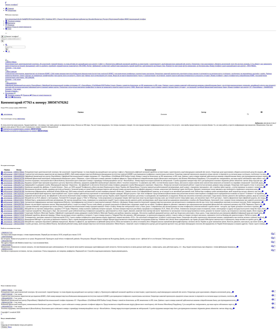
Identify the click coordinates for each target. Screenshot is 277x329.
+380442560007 (18, 213)
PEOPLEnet (30, 19)
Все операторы (10, 19)
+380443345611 (18, 200)
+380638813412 (18, 183)
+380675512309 (18, 211)
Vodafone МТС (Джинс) (55, 19)
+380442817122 (18, 185)
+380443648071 (6, 245)
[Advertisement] (66, 147)
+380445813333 (18, 206)
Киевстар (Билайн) (88, 19)
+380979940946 (6, 237)
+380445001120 (18, 189)
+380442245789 (18, 178)
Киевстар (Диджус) (102, 19)
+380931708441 (18, 172)
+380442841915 (18, 196)
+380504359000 (18, 224)
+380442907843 (18, 204)
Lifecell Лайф (21, 19)
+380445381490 (18, 191)
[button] (6, 45)
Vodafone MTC (40, 19)
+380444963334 (18, 181)
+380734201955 (18, 193)
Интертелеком (69, 19)
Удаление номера (14, 95)
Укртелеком (113, 19)
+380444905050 (18, 176)
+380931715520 (18, 215)
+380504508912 (18, 209)
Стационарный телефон (137, 19)
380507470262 (21, 118)
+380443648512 (18, 187)
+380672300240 (18, 174)
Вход (10, 327)
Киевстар (77, 19)
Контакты (17, 97)
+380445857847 (6, 241)
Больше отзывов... (12, 91)
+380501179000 (18, 202)
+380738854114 (18, 219)
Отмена (4, 327)
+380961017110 (6, 233)
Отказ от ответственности (21, 27)
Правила (8, 27)
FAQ (9, 97)
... (263, 172)
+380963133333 (6, 249)
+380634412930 (18, 222)
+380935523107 (18, 198)
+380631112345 (18, 217)
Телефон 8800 (123, 19)
